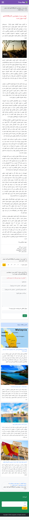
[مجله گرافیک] (23, 2)
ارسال (25, 316)
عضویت (24, 508)
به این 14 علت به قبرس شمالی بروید (20, 424)
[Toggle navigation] (3, 2)
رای (4, 265)
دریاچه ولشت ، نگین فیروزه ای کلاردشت (19, 386)
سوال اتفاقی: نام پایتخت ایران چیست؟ (18, 308)
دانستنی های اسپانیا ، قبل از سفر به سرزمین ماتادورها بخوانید (15, 462)
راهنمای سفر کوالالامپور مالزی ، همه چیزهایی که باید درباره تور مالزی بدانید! (15, 350)
